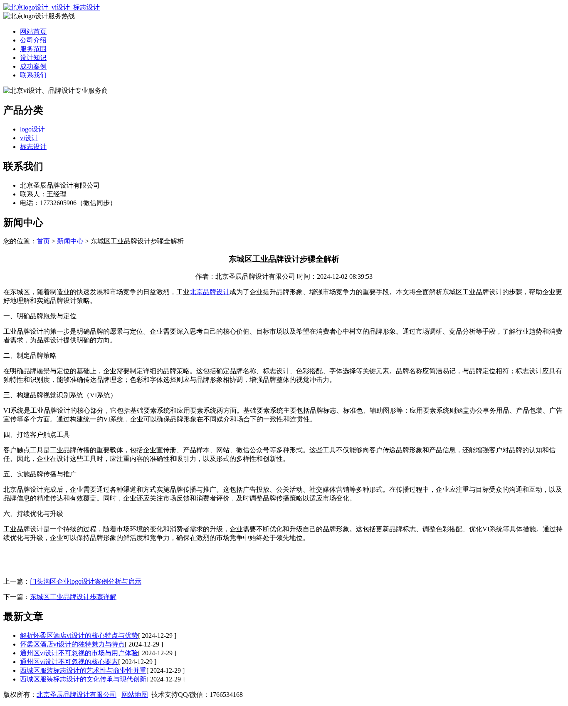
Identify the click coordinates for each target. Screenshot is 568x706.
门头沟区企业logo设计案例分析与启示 (85, 581)
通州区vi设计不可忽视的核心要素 (69, 661)
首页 (43, 241)
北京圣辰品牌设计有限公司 (76, 694)
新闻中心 (70, 241)
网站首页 (33, 31)
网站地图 (134, 694)
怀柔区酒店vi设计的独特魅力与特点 (72, 644)
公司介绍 (33, 40)
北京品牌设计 (210, 291)
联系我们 (33, 75)
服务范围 (33, 48)
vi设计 (29, 137)
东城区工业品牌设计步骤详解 (73, 596)
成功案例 (33, 66)
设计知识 (33, 57)
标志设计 (33, 146)
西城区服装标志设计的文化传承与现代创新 (83, 679)
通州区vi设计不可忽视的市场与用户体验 (79, 652)
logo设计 (32, 129)
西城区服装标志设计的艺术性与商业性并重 (83, 670)
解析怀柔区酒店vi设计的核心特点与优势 (79, 635)
